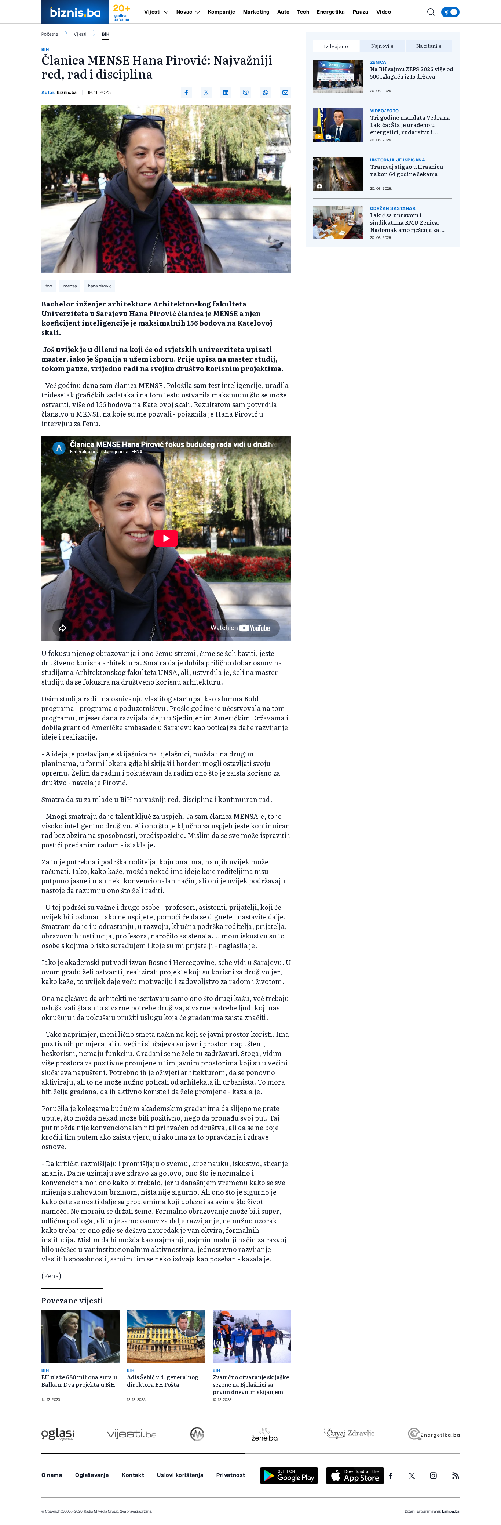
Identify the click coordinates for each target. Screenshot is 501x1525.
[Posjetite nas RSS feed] (456, 1475)
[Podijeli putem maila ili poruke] (285, 92)
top (48, 286)
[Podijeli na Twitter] (206, 92)
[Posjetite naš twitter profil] (412, 1476)
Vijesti (152, 12)
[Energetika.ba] (433, 1434)
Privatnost (230, 1475)
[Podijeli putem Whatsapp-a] (265, 92)
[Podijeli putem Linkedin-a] (225, 92)
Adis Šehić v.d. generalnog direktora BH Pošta (162, 1380)
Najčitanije (429, 45)
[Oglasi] (57, 1434)
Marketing (256, 12)
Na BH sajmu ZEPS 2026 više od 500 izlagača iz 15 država (411, 72)
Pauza (361, 12)
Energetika (331, 12)
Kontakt (133, 1475)
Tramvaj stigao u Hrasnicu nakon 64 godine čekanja (406, 170)
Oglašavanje (92, 1475)
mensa (70, 286)
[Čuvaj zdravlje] (349, 1434)
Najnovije (382, 45)
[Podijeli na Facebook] (186, 92)
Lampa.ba (451, 1511)
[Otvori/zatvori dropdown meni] (165, 12)
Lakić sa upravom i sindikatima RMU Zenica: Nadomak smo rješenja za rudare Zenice (404, 222)
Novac (184, 12)
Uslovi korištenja (180, 1475)
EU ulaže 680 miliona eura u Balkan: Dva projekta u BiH (79, 1380)
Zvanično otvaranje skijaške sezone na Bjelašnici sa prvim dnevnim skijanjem (251, 1384)
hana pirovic (99, 286)
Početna (49, 34)
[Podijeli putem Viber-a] (245, 92)
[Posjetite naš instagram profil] (433, 1475)
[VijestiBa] (131, 1434)
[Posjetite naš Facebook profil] (390, 1476)
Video (383, 12)
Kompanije (221, 12)
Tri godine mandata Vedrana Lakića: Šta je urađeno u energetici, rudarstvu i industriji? (410, 125)
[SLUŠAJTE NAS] (197, 1434)
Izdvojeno (336, 46)
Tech (303, 12)
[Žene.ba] (264, 1434)
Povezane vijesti (72, 1300)
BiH (105, 34)
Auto (283, 12)
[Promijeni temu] (450, 12)
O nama (51, 1475)
